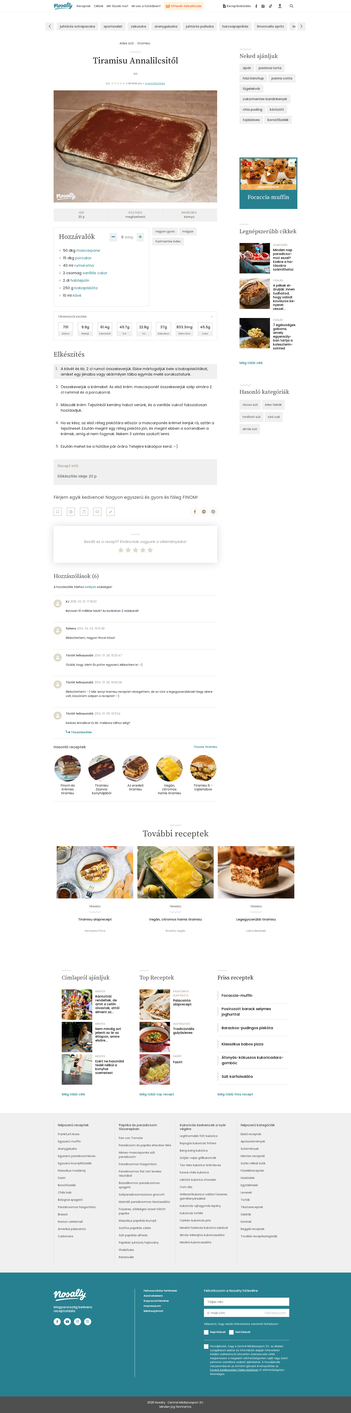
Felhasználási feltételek (160, 1291)
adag (129, 237)
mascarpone (88, 250)
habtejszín (79, 280)
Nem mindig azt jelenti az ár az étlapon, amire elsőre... (108, 1035)
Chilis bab (65, 1192)
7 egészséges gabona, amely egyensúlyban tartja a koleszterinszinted (284, 336)
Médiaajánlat (153, 1311)
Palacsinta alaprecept (182, 1002)
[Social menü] (263, 6)
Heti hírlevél (242, 1332)
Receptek (84, 6)
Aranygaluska (67, 1149)
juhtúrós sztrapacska (77, 26)
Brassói (63, 1214)
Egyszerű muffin (69, 1141)
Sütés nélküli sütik (253, 1163)
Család (278, 280)
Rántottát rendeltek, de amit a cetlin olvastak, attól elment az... (107, 1004)
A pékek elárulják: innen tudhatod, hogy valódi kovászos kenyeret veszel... (284, 297)
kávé (77, 295)
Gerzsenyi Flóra (94, 931)
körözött (277, 109)
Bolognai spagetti (70, 1200)
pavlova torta (270, 68)
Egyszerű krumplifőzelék (75, 1163)
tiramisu (143, 43)
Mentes (100, 991)
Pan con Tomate (131, 1138)
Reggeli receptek (252, 1229)
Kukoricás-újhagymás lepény (200, 1206)
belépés (90, 587)
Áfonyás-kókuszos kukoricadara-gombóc (253, 1060)
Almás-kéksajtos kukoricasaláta (202, 1235)
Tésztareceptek (252, 1207)
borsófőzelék (278, 120)
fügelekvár (251, 88)
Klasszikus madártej (72, 1171)
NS (135, 74)
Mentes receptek (253, 1156)
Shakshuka (126, 1250)
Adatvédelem (153, 1296)
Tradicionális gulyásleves (183, 1031)
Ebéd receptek (251, 1134)
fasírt (177, 1056)
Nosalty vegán (175, 931)
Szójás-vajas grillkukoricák (198, 1158)
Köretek (246, 1222)
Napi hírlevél (217, 1332)
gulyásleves (181, 1024)
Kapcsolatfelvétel (156, 1301)
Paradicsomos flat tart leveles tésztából (140, 1173)
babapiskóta (86, 287)
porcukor (83, 257)
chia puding (252, 109)
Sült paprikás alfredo (133, 1235)
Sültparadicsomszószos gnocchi (141, 1194)
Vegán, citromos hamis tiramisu (175, 919)
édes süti (127, 43)
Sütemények (250, 1149)
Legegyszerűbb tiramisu (256, 919)
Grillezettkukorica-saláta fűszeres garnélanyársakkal (203, 1196)
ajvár (247, 68)
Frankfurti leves (68, 1134)
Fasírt (177, 1062)
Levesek (246, 1192)
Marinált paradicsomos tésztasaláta (144, 1202)
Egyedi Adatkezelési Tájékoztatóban (234, 1370)
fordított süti (252, 417)
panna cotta (281, 78)
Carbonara (65, 1236)
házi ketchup (253, 78)
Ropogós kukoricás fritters (198, 1143)
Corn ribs (186, 1187)
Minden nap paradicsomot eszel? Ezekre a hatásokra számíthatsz (283, 259)
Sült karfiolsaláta (237, 1076)
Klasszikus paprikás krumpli (137, 1221)
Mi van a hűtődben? (146, 6)
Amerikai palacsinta (72, 1229)
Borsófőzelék (67, 1185)
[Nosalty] (63, 6)
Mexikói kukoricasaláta (195, 1242)
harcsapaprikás (235, 26)
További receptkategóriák (259, 1236)
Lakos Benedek (256, 931)
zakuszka (138, 26)
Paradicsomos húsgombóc (77, 1207)
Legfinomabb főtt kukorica (199, 1136)
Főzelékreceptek (252, 1171)
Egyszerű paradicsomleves (76, 1156)
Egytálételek (249, 1185)
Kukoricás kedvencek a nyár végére (203, 1127)
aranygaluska (166, 26)
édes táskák (273, 405)
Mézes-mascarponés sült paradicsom (137, 1155)
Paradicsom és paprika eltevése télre (145, 1145)
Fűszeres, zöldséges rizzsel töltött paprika (142, 1211)
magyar (187, 231)
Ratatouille (126, 1257)
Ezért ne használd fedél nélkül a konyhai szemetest (109, 1067)
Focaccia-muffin (237, 995)
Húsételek (248, 1178)
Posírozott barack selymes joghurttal (246, 1011)
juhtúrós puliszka (200, 26)
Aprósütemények (253, 1141)
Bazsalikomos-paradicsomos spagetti (139, 1185)
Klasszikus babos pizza (242, 1044)
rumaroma (84, 265)
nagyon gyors (165, 231)
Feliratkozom (275, 1313)
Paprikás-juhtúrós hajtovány (139, 1243)
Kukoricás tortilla (191, 1213)
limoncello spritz (270, 26)
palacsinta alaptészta (181, 993)
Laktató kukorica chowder (198, 1180)
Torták (245, 1200)
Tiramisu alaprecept (95, 919)
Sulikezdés (280, 245)
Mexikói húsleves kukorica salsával (204, 1228)
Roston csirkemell (70, 1222)
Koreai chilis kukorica (194, 1172)
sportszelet (113, 26)
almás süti (250, 429)
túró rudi (274, 417)
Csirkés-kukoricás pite (195, 1220)
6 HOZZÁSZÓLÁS (155, 83)
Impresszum (152, 1306)
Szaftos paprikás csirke (135, 1228)
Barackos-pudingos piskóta (247, 1027)
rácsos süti (250, 405)
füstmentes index (168, 241)
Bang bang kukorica (194, 1151)
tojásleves (251, 120)
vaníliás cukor (94, 272)
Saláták (246, 1214)
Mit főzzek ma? (117, 6)
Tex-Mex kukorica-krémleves (200, 1165)
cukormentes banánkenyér (265, 99)
